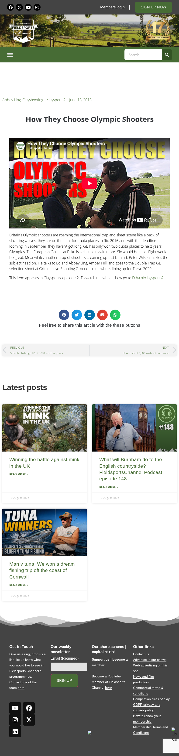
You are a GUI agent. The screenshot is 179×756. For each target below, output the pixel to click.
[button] (65, 54)
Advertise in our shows (149, 660)
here (21, 688)
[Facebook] (10, 7)
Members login (112, 7)
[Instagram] (37, 7)
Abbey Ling (11, 99)
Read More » (18, 474)
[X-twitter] (19, 7)
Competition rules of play (151, 699)
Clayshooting (32, 99)
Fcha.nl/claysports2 (148, 277)
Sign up (64, 681)
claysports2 (56, 99)
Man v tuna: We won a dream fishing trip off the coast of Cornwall (42, 570)
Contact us (141, 654)
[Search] (167, 54)
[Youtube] (28, 7)
